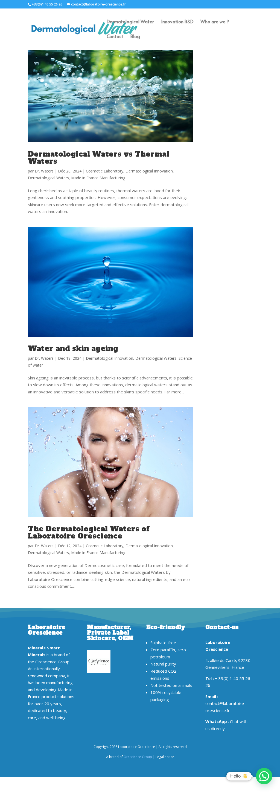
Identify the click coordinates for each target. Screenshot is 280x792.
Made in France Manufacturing (98, 177)
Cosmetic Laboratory (104, 171)
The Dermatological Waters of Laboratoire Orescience (88, 532)
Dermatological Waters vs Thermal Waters (98, 157)
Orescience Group (138, 756)
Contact (115, 36)
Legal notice (165, 756)
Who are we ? (214, 22)
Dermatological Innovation (149, 171)
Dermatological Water (130, 22)
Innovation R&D (177, 22)
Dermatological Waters (48, 177)
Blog (135, 36)
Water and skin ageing (73, 348)
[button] (264, 776)
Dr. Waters (44, 171)
